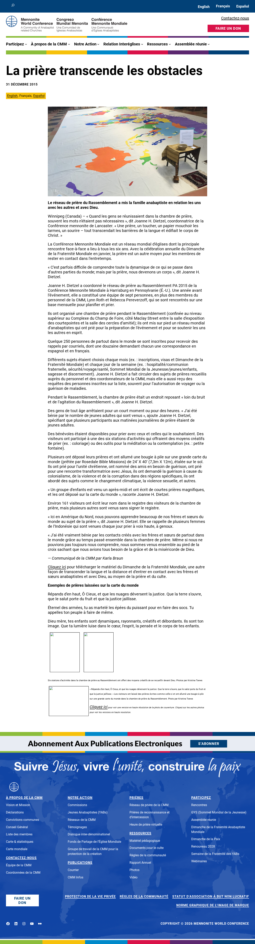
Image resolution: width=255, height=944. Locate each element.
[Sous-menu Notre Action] (98, 44)
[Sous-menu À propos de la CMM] (69, 44)
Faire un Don (22, 900)
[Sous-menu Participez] (26, 44)
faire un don (228, 28)
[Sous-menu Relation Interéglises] (142, 44)
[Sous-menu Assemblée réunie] (209, 44)
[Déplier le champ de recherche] (13, 6)
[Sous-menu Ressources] (170, 44)
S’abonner (208, 744)
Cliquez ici (57, 567)
